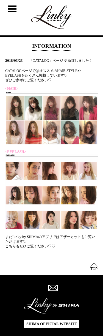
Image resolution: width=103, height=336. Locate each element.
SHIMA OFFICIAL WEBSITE (51, 324)
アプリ (47, 237)
